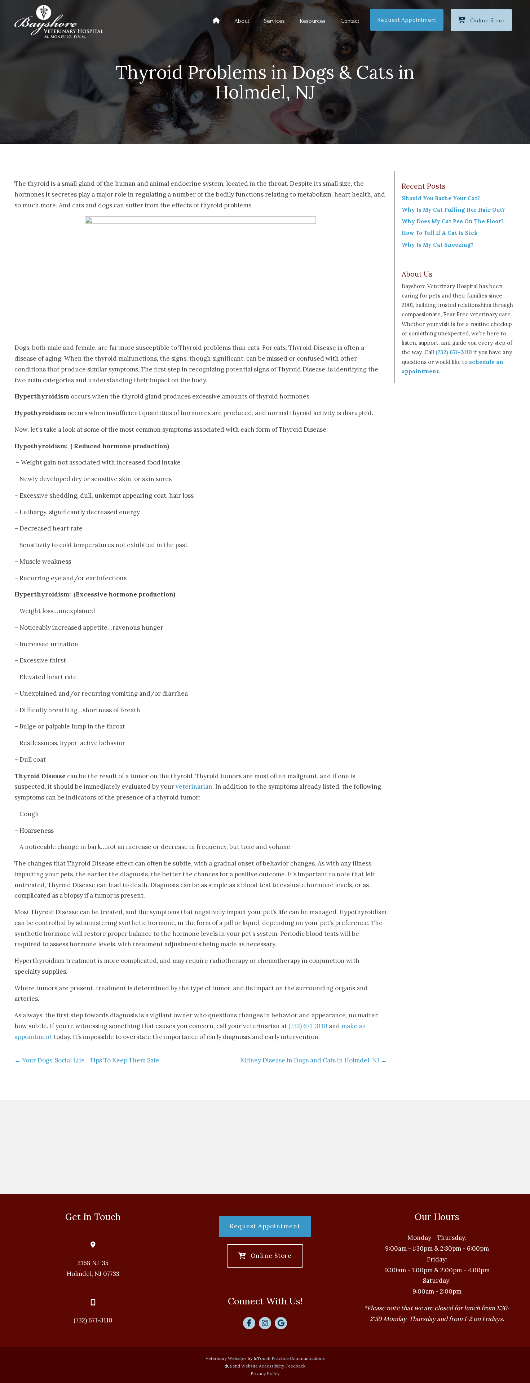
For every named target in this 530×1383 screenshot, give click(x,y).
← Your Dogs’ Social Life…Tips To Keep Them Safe (86, 1060)
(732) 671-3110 (307, 1026)
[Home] (216, 21)
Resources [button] (313, 20)
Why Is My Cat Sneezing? (437, 244)
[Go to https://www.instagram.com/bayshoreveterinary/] (265, 1323)
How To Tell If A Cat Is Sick (440, 232)
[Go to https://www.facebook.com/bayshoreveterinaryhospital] (249, 1323)
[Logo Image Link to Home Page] (58, 21)
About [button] (241, 20)
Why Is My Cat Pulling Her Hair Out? (453, 209)
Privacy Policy (265, 1373)
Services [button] (274, 20)
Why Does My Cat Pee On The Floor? (453, 221)
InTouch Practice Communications (289, 1358)
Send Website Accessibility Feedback (267, 1366)
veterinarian (194, 786)
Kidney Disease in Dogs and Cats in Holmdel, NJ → (313, 1060)
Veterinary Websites (226, 1358)
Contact (349, 20)
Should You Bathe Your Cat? (441, 198)
